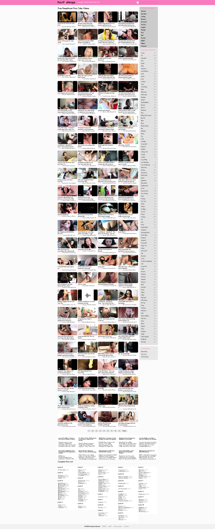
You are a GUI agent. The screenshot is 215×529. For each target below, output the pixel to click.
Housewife (148, 243)
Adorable (148, 58)
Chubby (148, 149)
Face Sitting (148, 193)
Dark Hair (148, 167)
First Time (81, 494)
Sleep (130, 252)
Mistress (148, 282)
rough (116, 200)
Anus (148, 79)
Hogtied (148, 238)
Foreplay (80, 499)
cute (113, 44)
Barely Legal (62, 485)
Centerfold (148, 144)
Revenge (148, 342)
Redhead (148, 339)
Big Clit (148, 118)
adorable (135, 183)
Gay (148, 222)
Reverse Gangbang (124, 507)
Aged (148, 63)
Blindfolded (61, 491)
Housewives (92, 285)
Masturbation (133, 131)
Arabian (148, 81)
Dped (148, 178)
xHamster (60, 235)
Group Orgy (102, 472)
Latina (129, 59)
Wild (140, 510)
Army (148, 84)
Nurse (148, 290)
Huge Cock (101, 489)
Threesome (74, 26)
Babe (148, 89)
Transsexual (142, 487)
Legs (99, 514)
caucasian (72, 165)
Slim (140, 471)
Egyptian (148, 180)
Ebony (117, 79)
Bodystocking (148, 126)
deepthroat (73, 61)
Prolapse (148, 331)
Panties (121, 495)
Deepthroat (135, 304)
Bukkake (148, 131)
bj (115, 44)
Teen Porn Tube (67, 2)
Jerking (100, 502)
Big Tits (105, 61)
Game (80, 506)
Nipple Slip (122, 483)
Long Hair (148, 266)
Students (96, 251)
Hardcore (92, 26)
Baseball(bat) (148, 102)
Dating (148, 170)
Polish (120, 498)
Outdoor (148, 308)
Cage (59, 505)
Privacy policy (118, 526)
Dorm (80, 482)
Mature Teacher (123, 478)
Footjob (143, 38)
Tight (140, 486)
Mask (148, 269)
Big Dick (105, 148)
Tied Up (143, 24)
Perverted (144, 22)
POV (76, 374)
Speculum (143, 14)
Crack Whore (82, 472)
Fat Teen (148, 201)
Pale (148, 313)
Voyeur (141, 502)
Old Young (148, 300)
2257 (110, 526)
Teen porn (143, 354)
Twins (140, 489)
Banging (148, 97)
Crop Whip (148, 159)
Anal (148, 74)
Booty (133, 322)
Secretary (121, 517)
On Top (148, 303)
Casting (143, 16)
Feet (79, 490)
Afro (148, 61)
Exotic (148, 188)
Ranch (120, 506)
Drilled (143, 40)
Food (79, 498)
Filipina (143, 43)
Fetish (148, 204)
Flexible (80, 497)
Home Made (102, 486)
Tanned (141, 483)
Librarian (101, 515)
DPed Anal (148, 175)
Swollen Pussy (143, 476)
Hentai (84, 357)
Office (148, 292)
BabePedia (144, 351)
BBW (68, 94)
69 (148, 55)
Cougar (148, 154)
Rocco (120, 509)
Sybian (141, 478)
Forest (148, 214)
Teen (97, 26)
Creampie (92, 131)
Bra (148, 128)
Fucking (148, 217)
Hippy (100, 485)
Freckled (80, 501)
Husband (101, 491)
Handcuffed (148, 227)
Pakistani (148, 310)
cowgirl (76, 339)
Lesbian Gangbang (148, 261)
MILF (132, 59)
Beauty (148, 105)
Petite (113, 183)
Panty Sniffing (148, 316)
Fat (79, 489)
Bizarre (60, 490)
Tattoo (137, 426)
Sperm (141, 474)
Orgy (148, 305)
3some (148, 53)
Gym (99, 474)
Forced (148, 211)
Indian (148, 248)
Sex (120, 518)
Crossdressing (82, 474)
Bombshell (61, 495)
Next (124, 431)
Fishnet (80, 495)
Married (143, 11)
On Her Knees (123, 489)
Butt (142, 35)
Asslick (60, 478)
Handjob (94, 304)
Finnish (148, 206)
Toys (72, 304)
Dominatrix (148, 172)
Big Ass (105, 112)
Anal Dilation (148, 71)
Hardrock (148, 230)
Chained (148, 146)
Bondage (113, 165)
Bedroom (148, 110)
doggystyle (74, 183)
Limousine (122, 470)
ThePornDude (145, 357)
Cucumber (81, 475)
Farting (148, 198)
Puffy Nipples (148, 336)
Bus (59, 499)
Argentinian (61, 476)
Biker (148, 120)
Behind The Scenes (148, 115)
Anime (148, 76)
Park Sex (148, 318)
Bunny (148, 133)
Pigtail (148, 326)
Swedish (141, 475)
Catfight (148, 141)
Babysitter (148, 92)
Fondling (148, 209)
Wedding (141, 507)
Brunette (143, 19)
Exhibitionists (148, 185)
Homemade (126, 233)
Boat (148, 123)
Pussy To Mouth (123, 501)
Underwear (142, 494)
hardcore (94, 357)
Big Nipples (61, 489)
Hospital (148, 240)
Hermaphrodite (148, 232)
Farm (148, 196)
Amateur (64, 26)
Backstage (148, 94)
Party (148, 321)
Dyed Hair (81, 483)
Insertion (101, 497)
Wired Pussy (142, 511)
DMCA (104, 526)
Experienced (148, 191)
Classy (80, 470)
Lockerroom (122, 471)
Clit (79, 471)
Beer (148, 113)
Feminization (82, 493)
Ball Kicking (61, 483)
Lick (148, 264)
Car (148, 136)
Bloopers (60, 494)
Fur (148, 219)
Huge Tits (148, 245)
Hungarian (101, 490)
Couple (148, 157)
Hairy (148, 225)
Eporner (60, 26)
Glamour (101, 470)
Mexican (148, 277)
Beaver (148, 107)
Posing (121, 499)
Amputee (148, 68)
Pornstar (137, 26)
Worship (143, 30)
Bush (59, 498)
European (143, 46)
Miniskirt (148, 279)
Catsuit (60, 506)
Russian (121, 510)
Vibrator (141, 501)
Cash (148, 139)
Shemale (141, 470)
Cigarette (61, 507)
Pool (142, 32)
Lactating (101, 513)
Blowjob (69, 26)
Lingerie (143, 27)
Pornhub (80, 26)
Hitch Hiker (148, 235)
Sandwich (121, 515)
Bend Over (61, 486)
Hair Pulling (102, 479)
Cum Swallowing (148, 165)
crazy (69, 183)
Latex (148, 258)
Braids (60, 497)
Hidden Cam (102, 483)
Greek (100, 471)
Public (148, 334)
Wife (140, 509)
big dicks (72, 357)
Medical (148, 274)
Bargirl (148, 100)
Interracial (148, 251)
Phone (148, 323)
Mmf (148, 284)
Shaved (121, 519)
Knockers (148, 256)
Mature (148, 271)
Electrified (148, 183)
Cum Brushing (148, 162)
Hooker (100, 487)
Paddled (121, 494)
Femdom (80, 491)
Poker (120, 497)
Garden (80, 507)
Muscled (148, 287)
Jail (148, 253)
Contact (126, 526)
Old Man (148, 297)
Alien (148, 66)
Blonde (132, 26)
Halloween (101, 480)
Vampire (141, 499)
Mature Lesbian (123, 476)
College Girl (148, 152)
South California (144, 472)
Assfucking (148, 87)
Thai (140, 485)
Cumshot (67, 44)
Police (148, 329)
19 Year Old (61, 470)
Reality (137, 79)
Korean (100, 507)
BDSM (109, 165)
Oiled (148, 295)
